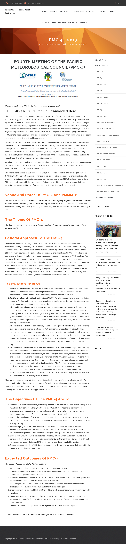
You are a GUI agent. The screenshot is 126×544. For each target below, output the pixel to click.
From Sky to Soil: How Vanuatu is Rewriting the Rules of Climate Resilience (107, 331)
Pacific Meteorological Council (55, 44)
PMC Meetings (72, 44)
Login (119, 3)
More (83, 22)
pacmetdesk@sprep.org (35, 3)
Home (44, 12)
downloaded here (52, 106)
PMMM (103, 12)
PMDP (52, 12)
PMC (112, 12)
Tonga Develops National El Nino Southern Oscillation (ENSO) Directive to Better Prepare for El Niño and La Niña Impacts (108, 284)
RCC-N (44, 22)
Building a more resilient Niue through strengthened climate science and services (107, 244)
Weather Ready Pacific (64, 22)
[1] (49, 125)
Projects (65, 12)
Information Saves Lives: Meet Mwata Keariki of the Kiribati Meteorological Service (108, 264)
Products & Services (85, 12)
